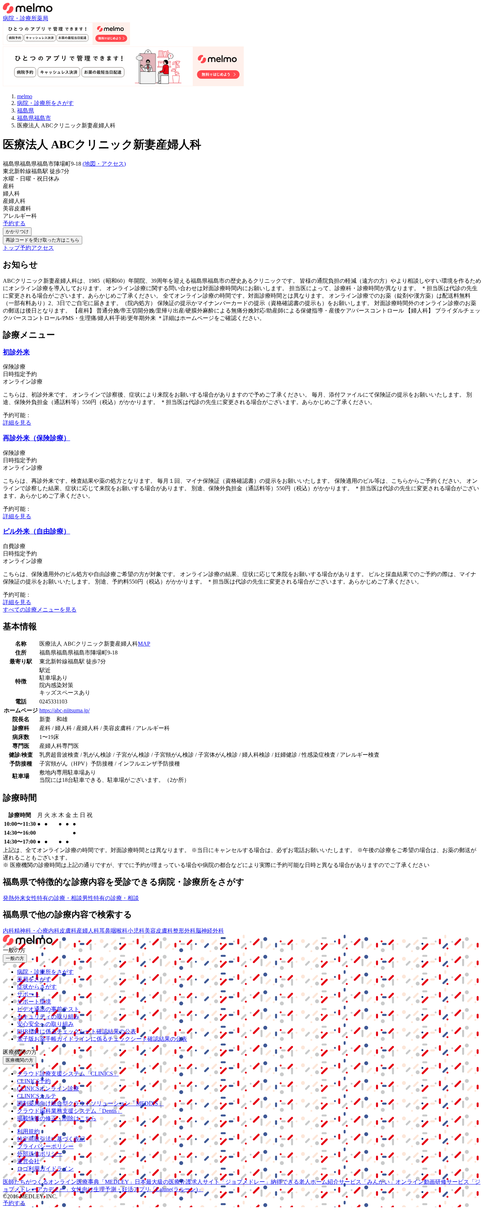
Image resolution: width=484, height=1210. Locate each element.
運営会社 (28, 1161)
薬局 (42, 18)
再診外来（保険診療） (36, 438)
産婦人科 (88, 931)
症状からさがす (37, 987)
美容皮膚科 (159, 931)
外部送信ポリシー (39, 1154)
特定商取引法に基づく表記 (51, 1139)
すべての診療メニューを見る (40, 610)
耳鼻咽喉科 (113, 931)
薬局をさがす (34, 979)
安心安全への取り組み (45, 1024)
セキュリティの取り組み (48, 1016)
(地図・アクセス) (104, 164)
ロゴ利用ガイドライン (45, 1169)
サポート (28, 994)
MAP (144, 644)
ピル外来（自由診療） (36, 531)
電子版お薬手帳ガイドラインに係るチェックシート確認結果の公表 (102, 1039)
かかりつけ (17, 231)
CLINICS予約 (34, 1081)
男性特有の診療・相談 (110, 898)
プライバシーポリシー (45, 1146)
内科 (8, 931)
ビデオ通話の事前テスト (48, 1009)
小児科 (136, 931)
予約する (14, 223)
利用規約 (28, 1131)
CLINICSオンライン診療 (48, 1088)
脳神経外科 (210, 931)
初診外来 (16, 352)
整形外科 (184, 931)
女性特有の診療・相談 (54, 898)
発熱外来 (14, 898)
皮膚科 (68, 931)
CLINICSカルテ (36, 1096)
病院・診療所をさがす (45, 972)
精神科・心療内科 (37, 931)
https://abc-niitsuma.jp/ (64, 710)
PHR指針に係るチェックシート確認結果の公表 (76, 1031)
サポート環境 (34, 1002)
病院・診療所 (20, 18)
